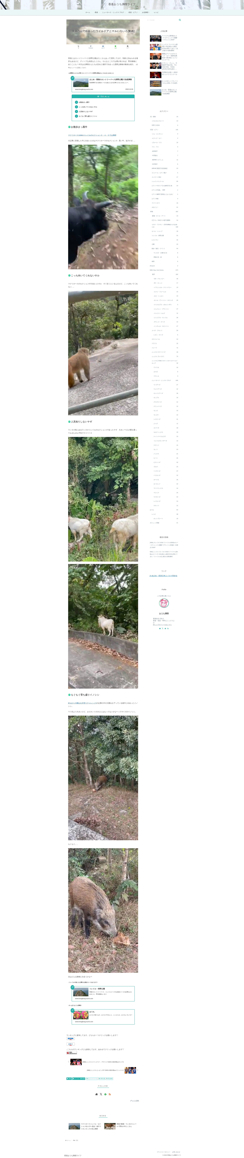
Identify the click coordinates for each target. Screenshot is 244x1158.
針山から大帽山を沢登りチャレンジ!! (82, 703)
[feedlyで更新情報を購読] (105, 1094)
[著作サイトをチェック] (96, 1094)
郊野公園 (102, 1078)
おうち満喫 (164, 613)
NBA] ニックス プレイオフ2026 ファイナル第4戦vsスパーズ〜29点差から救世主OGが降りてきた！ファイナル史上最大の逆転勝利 (164, 554)
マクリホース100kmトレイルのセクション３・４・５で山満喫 (92, 135)
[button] (128, 47)
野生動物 (110, 1078)
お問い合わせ (176, 1152)
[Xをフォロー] (101, 1094)
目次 (102, 96)
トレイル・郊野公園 (79, 1078)
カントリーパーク (92, 1078)
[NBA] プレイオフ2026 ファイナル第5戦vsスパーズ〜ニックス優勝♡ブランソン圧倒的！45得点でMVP (164, 545)
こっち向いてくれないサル (88, 107)
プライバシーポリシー (163, 1152)
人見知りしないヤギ (86, 111)
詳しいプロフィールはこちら (162, 624)
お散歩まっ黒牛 (84, 102)
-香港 (70, 1078)
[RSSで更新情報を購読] (110, 1094)
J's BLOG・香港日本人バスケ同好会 (163, 576)
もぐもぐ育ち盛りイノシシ (88, 116)
